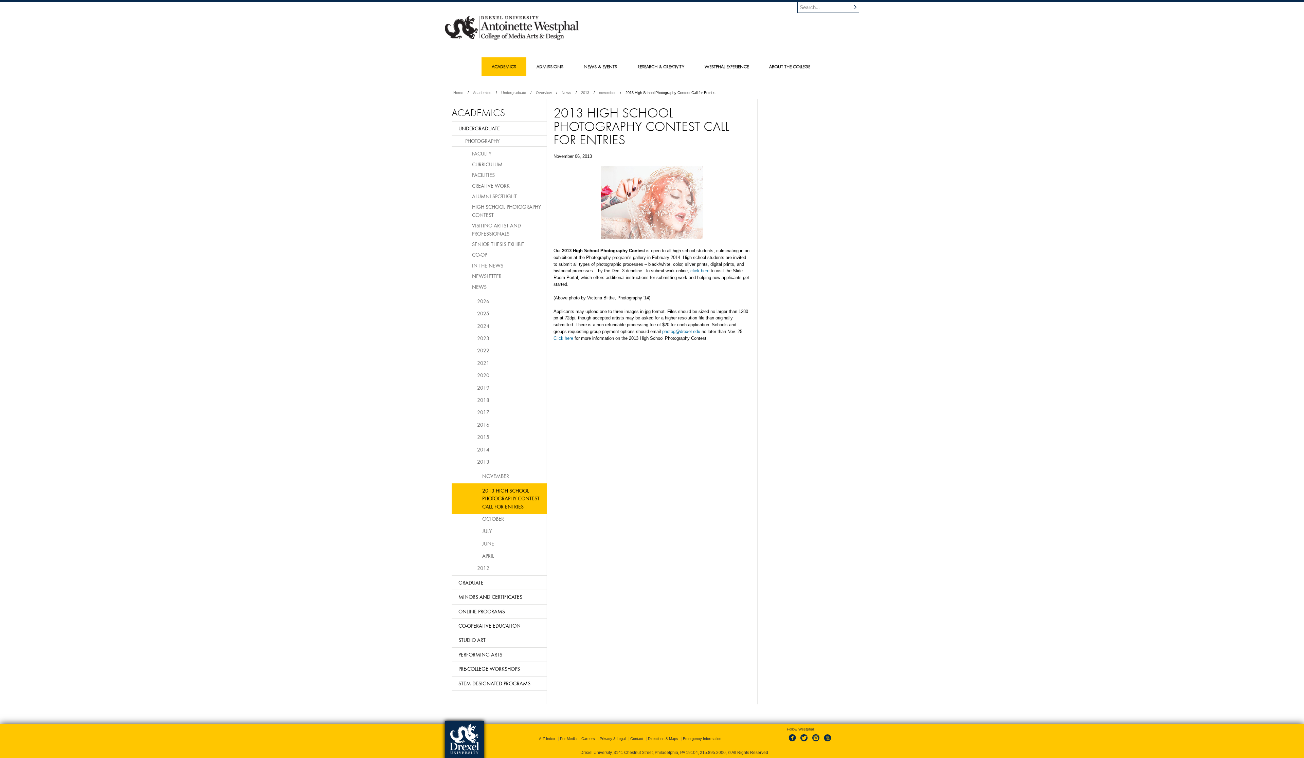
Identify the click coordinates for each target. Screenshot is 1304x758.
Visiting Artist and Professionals (496, 229)
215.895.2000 (713, 752)
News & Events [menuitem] (600, 66)
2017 (483, 412)
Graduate (471, 582)
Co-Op (479, 254)
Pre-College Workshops (489, 668)
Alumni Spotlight (494, 196)
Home (458, 93)
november (607, 93)
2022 (483, 350)
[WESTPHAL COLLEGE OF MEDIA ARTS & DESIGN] (512, 39)
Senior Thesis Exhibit (498, 244)
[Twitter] (805, 742)
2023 (483, 338)
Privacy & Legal (613, 739)
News (566, 93)
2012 (483, 568)
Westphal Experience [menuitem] (727, 66)
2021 (483, 362)
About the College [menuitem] (789, 66)
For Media (568, 739)
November (495, 476)
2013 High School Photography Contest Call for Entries (511, 498)
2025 (483, 313)
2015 (483, 436)
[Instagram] (816, 742)
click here (699, 270)
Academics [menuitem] (504, 66)
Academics (482, 93)
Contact (636, 739)
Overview (544, 93)
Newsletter (487, 276)
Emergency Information (702, 739)
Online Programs (481, 611)
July (487, 531)
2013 (585, 93)
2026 (483, 301)
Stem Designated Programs (494, 683)
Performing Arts (480, 654)
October (493, 518)
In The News (487, 265)
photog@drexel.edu (681, 331)
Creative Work (491, 185)
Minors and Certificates (490, 596)
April (488, 555)
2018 (483, 399)
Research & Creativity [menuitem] (660, 66)
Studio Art (472, 639)
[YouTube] (827, 742)
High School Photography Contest (506, 210)
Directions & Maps (663, 739)
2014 (483, 449)
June (488, 543)
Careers (588, 739)
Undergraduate (513, 93)
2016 (483, 424)
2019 (483, 387)
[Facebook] (794, 742)
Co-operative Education (489, 625)
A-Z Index (547, 739)
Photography (482, 140)
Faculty (481, 153)
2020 (483, 375)
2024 (483, 325)
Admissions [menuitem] (550, 66)
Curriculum (487, 164)
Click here (563, 338)
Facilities (483, 174)
